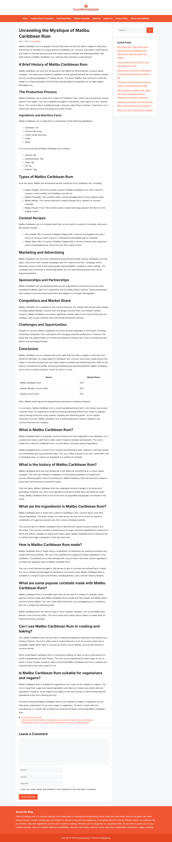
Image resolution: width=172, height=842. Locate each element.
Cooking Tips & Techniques (42, 18)
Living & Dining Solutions (32, 717)
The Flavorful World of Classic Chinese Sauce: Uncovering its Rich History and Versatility (57, 720)
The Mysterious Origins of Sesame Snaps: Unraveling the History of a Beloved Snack (56, 722)
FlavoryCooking (82, 838)
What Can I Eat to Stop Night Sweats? (135, 110)
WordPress (106, 838)
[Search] (149, 30)
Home (25, 18)
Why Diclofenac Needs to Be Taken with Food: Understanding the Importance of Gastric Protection (134, 94)
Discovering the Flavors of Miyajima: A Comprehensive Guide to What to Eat (134, 74)
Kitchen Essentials (82, 18)
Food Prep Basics (63, 18)
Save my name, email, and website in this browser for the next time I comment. (58, 789)
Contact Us (108, 18)
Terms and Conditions (140, 18)
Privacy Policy (122, 18)
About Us (96, 18)
